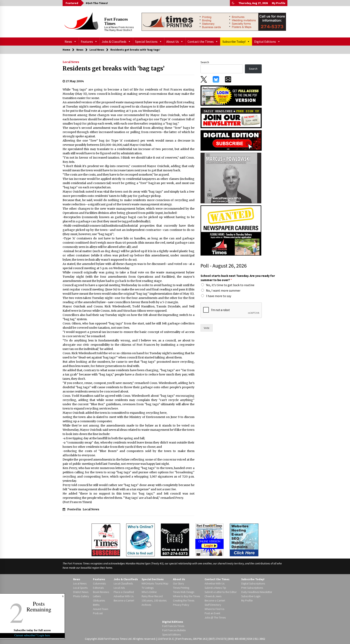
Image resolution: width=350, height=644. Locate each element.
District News (80, 592)
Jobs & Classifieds (114, 41)
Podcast (98, 613)
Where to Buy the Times (186, 596)
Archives (146, 605)
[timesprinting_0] (214, 22)
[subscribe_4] (231, 117)
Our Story (178, 583)
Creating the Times (183, 600)
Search (205, 62)
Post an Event (212, 613)
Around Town (100, 609)
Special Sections (146, 41)
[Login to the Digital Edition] (209, 539)
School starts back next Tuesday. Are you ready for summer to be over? (238, 278)
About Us (172, 41)
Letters (97, 596)
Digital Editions (265, 41)
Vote (206, 328)
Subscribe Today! (233, 41)
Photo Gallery (81, 596)
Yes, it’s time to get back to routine (230, 285)
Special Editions (171, 634)
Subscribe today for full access (32, 630)
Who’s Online (149, 592)
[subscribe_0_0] (231, 95)
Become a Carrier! (124, 600)
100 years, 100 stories (154, 600)
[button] (233, 3)
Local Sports (80, 588)
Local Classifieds (123, 583)
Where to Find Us (214, 609)
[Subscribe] (106, 540)
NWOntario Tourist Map (155, 583)
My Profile (278, 3)
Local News (71, 62)
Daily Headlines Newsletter (256, 592)
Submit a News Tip (215, 588)
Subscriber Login (250, 596)
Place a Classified (124, 592)
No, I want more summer (223, 290)
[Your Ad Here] (175, 540)
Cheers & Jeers (213, 596)
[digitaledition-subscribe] (231, 140)
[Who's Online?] (140, 539)
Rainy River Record (152, 596)
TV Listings (148, 588)
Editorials (98, 588)
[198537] (231, 178)
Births (96, 605)
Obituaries (99, 600)
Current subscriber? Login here (32, 635)
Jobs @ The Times (215, 617)
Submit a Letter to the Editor (221, 592)
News (68, 41)
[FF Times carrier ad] (231, 230)
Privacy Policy (181, 605)
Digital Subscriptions (253, 583)
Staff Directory (213, 605)
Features (87, 41)
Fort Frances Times (116, 21)
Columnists (99, 583)
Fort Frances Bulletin (174, 630)
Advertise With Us (123, 596)
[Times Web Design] (244, 539)
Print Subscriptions (252, 588)
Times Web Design (183, 592)
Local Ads (119, 588)
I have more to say (218, 296)
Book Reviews (101, 592)
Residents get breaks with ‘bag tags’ (113, 68)
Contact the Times (201, 41)
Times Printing (181, 588)
